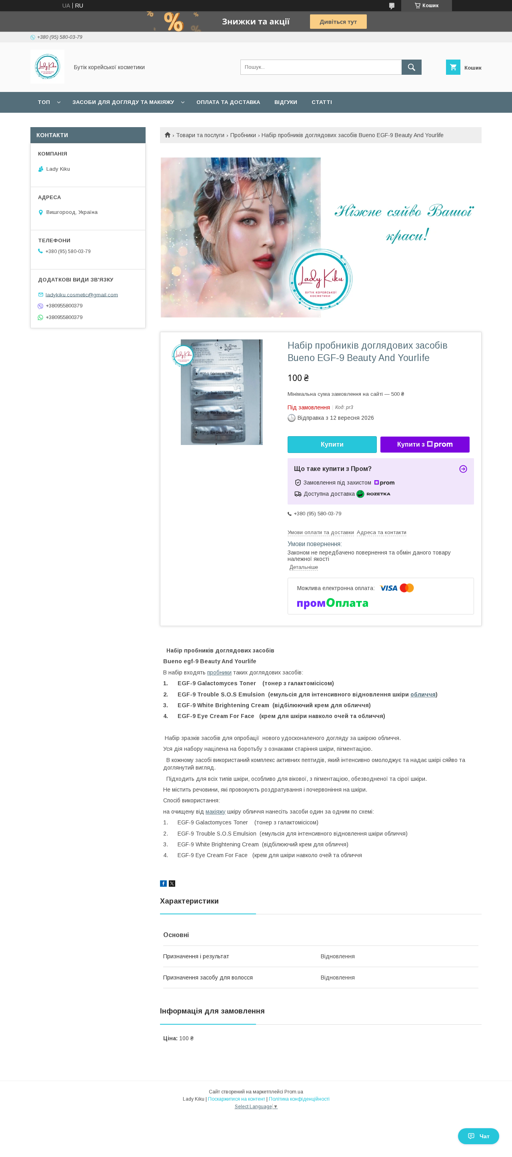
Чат (485, 1136)
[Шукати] (412, 67)
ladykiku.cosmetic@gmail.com (82, 294)
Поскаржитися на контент (236, 1099)
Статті (322, 102)
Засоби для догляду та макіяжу (123, 102)
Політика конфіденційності (299, 1099)
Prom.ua (293, 1092)
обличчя (423, 694)
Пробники (243, 135)
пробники (219, 672)
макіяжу (216, 811)
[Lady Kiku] (47, 81)
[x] (172, 885)
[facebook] (163, 885)
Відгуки (285, 102)
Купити (332, 444)
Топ (44, 102)
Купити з (411, 444)
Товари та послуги (200, 135)
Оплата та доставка (228, 102)
